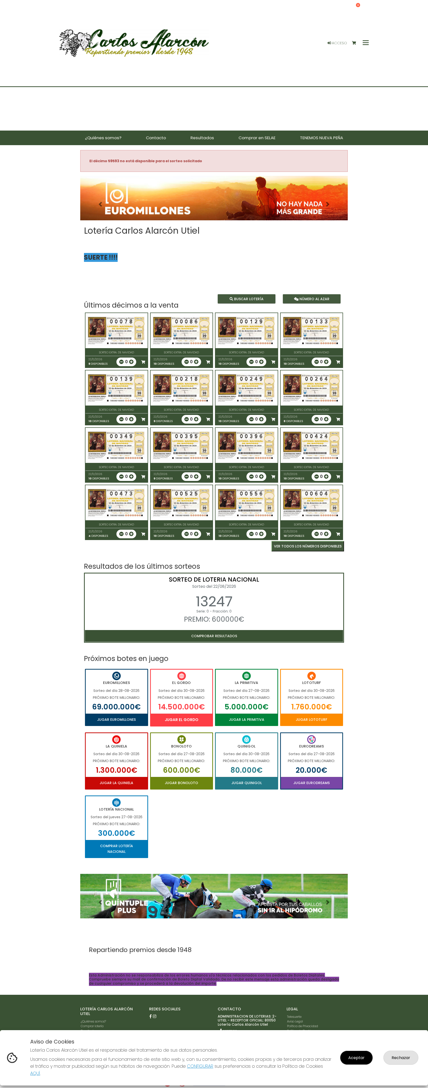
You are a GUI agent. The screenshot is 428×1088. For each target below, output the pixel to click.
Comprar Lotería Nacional (116, 848)
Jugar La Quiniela (116, 782)
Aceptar (356, 1058)
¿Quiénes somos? (93, 1021)
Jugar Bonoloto (181, 782)
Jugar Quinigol (246, 782)
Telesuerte (294, 1017)
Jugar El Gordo (181, 719)
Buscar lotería (248, 298)
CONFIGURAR (200, 1066)
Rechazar (401, 1058)
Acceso (339, 43)
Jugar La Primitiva (246, 719)
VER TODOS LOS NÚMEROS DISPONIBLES (308, 546)
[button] (100, 204)
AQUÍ (35, 1073)
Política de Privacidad (302, 1026)
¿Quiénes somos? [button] (103, 138)
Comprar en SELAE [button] (257, 138)
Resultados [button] (202, 138)
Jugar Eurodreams (311, 782)
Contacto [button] (156, 138)
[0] (356, 43)
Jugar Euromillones (116, 719)
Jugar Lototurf (311, 719)
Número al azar (313, 298)
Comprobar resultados (214, 636)
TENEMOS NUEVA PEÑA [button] (321, 138)
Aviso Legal (295, 1021)
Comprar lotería (92, 1026)
